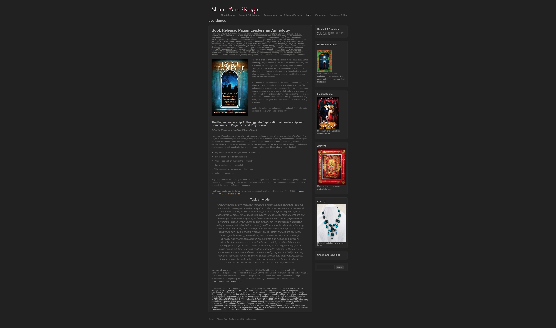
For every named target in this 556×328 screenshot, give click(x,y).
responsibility (279, 48)
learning (215, 45)
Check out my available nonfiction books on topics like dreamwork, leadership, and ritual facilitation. (331, 77)
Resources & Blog (339, 15)
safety (222, 50)
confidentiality (227, 37)
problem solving (277, 47)
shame (270, 50)
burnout (229, 35)
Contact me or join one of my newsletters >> (330, 33)
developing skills (218, 39)
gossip (267, 41)
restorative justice (293, 48)
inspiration (247, 43)
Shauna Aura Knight (328, 254)
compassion (287, 35)
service (263, 50)
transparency (241, 54)
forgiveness (249, 41)
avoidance (299, 33)
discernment (232, 39)
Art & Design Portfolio (291, 15)
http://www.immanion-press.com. (227, 281)
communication (274, 35)
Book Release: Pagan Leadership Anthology (251, 30)
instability (257, 43)
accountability (259, 33)
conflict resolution (241, 37)
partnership (225, 47)
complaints (297, 35)
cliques (252, 35)
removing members (247, 48)
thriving (290, 52)
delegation (296, 37)
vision (276, 54)
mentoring (223, 45)
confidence (216, 37)
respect (270, 48)
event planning (292, 294)
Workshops (320, 15)
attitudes (282, 33)
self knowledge (244, 50)
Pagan (287, 45)
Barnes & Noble (235, 193)
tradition (297, 52)
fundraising (259, 41)
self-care (255, 50)
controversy (263, 37)
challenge (244, 35)
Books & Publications (249, 15)
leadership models (296, 43)
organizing (279, 45)
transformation (229, 54)
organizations (268, 45)
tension (283, 52)
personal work (237, 47)
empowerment (280, 39)
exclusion (224, 41)
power (253, 47)
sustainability (265, 52)
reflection (225, 48)
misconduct (241, 45)
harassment (291, 41)
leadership (263, 297)
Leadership (282, 43)
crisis (289, 37)
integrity (265, 43)
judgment (273, 43)
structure (254, 52)
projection (299, 47)
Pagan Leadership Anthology (286, 299)
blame (221, 35)
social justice (291, 50)
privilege (265, 47)
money (258, 45)
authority (290, 33)
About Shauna (228, 15)
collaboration (261, 35)
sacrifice (215, 50)
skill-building (279, 50)
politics (247, 47)
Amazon (222, 193)
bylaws (236, 35)
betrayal (215, 35)
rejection (234, 48)
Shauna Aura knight (229, 33)
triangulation (253, 54)
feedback (239, 41)
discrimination (244, 39)
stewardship (245, 52)
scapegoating (231, 50)
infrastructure (236, 43)
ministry (232, 45)
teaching (275, 52)
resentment (260, 48)
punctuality (216, 48)
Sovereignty (234, 52)
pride (259, 47)
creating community (277, 37)
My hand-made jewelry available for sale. (330, 244)
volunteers (284, 54)
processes (289, 47)
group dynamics (278, 41)
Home (308, 15)
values (262, 54)
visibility (269, 54)
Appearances (270, 15)
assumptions (271, 33)
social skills (223, 52)
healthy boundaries (288, 296)
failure (231, 41)
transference (217, 54)
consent (253, 37)
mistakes (251, 45)
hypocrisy (226, 43)
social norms (289, 305)
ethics (297, 39)
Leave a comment (297, 54)
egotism (270, 39)
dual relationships (258, 39)
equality (290, 39)
